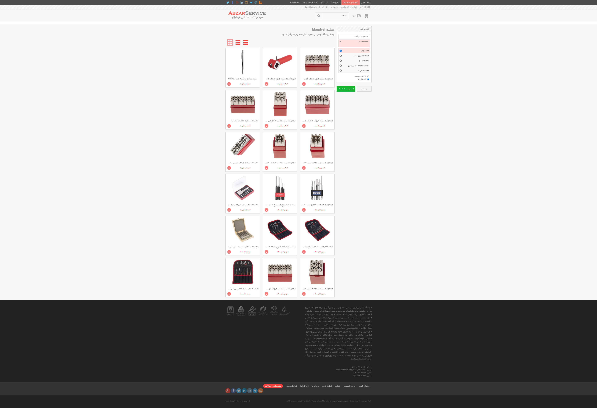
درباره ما (334, 7)
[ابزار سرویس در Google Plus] (237, 2)
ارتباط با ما (323, 7)
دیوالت (337, 345)
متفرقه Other (363, 70)
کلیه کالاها (362, 79)
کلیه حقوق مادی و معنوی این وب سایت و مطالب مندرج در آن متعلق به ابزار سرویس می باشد (322, 401)
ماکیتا (343, 345)
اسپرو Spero (364, 60)
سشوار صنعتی (339, 338)
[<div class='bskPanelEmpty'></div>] (367, 15)
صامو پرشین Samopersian (358, 65)
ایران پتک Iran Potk (361, 55)
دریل (345, 331)
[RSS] (260, 2)
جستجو (364, 89)
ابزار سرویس (365, 401)
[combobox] (354, 43)
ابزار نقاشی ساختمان (322, 335)
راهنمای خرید (365, 7)
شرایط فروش (291, 386)
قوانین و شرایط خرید (348, 7)
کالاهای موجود (360, 76)
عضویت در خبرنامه (273, 386)
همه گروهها (364, 50)
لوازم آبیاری (359, 338)
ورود (353, 15)
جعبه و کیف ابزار (335, 331)
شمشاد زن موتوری (323, 338)
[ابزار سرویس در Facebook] (232, 2)
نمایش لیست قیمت (346, 89)
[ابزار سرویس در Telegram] (251, 2)
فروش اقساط (311, 7)
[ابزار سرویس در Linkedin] (241, 2)
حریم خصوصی (349, 386)
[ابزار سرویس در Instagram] (246, 2)
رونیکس (350, 345)
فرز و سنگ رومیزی (339, 335)
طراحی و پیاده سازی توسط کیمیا (237, 401)
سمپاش (349, 338)
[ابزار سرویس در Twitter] (227, 2)
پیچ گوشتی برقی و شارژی (316, 331)
